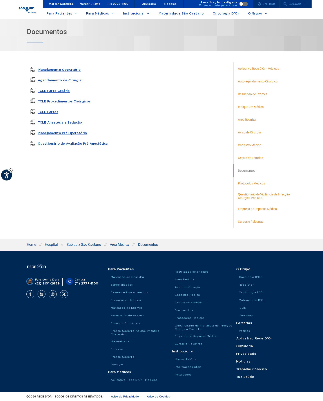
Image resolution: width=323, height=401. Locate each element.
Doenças (117, 364)
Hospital (51, 244)
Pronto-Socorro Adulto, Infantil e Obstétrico (135, 333)
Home (31, 244)
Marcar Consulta (61, 4)
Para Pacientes (59, 13)
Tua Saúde (245, 377)
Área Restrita (184, 279)
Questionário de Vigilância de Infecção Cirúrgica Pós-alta (203, 327)
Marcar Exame (90, 4)
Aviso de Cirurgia (187, 287)
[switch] (223, 4)
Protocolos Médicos (189, 318)
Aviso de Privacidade (125, 396)
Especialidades (122, 284)
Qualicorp (246, 315)
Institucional (134, 13)
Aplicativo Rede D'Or (254, 338)
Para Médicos (97, 13)
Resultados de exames (127, 315)
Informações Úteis (188, 367)
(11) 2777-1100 (118, 4)
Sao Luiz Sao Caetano (84, 244)
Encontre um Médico (126, 300)
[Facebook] (30, 294)
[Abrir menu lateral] (306, 4)
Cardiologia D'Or (251, 292)
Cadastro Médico (187, 294)
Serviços (117, 349)
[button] (10, 170)
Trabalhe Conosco (251, 369)
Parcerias (244, 323)
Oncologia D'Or (226, 13)
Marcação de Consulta (127, 277)
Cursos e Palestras (188, 344)
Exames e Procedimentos (129, 292)
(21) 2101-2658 (47, 283)
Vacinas (244, 331)
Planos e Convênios (125, 323)
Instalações (183, 374)
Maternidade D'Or (252, 300)
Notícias (170, 4)
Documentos (184, 310)
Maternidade (120, 341)
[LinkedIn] (41, 294)
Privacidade (246, 353)
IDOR (242, 307)
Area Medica (119, 244)
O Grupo (255, 13)
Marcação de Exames (126, 307)
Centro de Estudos (188, 302)
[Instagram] (52, 294)
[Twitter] (64, 294)
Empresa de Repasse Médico (196, 336)
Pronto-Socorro (122, 356)
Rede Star (246, 284)
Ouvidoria (149, 4)
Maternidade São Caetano (181, 13)
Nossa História (185, 359)
